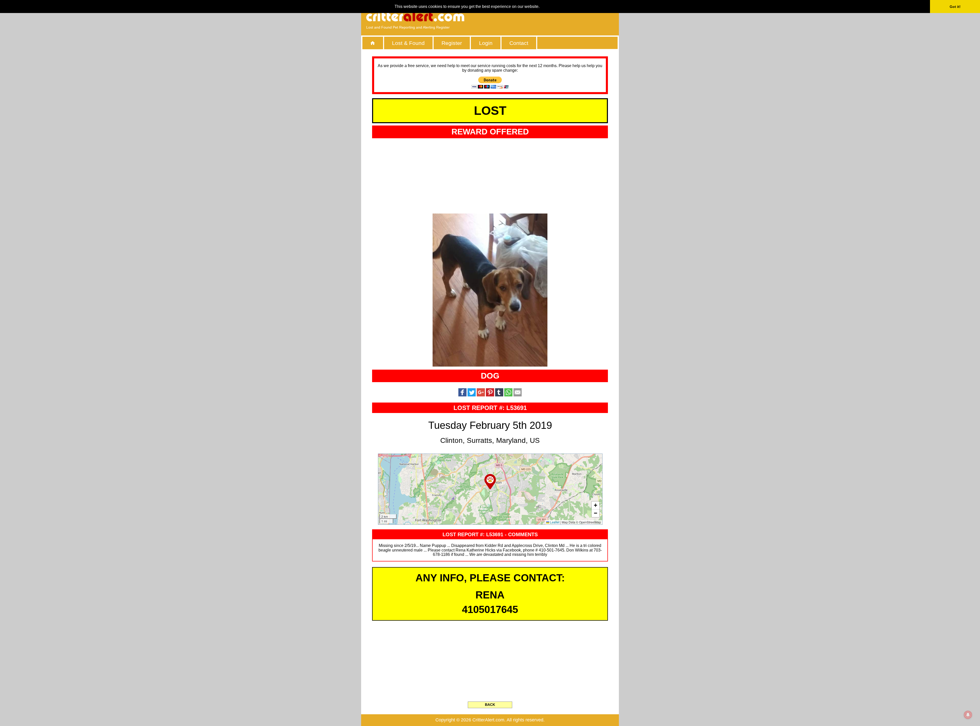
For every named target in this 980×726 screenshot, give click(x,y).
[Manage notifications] (968, 715)
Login (486, 43)
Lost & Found (408, 43)
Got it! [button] (955, 7)
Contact (518, 43)
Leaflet (554, 522)
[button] (490, 481)
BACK (490, 705)
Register (452, 43)
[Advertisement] (555, 16)
